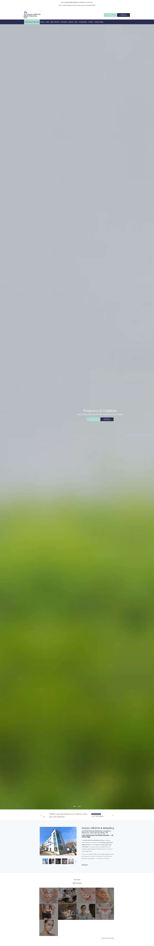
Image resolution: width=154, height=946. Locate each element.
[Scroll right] (75, 861)
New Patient (73, 2)
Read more (85, 864)
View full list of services (108, 938)
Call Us (70, 434)
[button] (123, 15)
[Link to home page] (29, 15)
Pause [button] (44, 817)
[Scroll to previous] (41, 815)
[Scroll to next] (112, 815)
